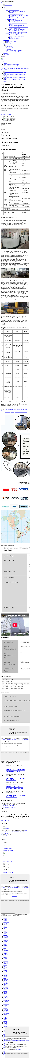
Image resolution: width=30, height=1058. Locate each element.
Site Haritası (8, 832)
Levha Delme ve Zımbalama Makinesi (18, 17)
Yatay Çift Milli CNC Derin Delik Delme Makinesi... (16, 796)
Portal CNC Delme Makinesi (16, 30)
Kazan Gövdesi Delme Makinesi (16, 36)
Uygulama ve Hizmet (8, 44)
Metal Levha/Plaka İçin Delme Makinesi (18, 27)
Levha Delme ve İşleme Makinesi (14, 50)
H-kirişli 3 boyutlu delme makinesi (17, 25)
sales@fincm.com (7, 861)
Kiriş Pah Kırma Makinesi (15, 21)
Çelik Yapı (8, 49)
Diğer (10, 37)
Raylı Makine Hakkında (14, 34)
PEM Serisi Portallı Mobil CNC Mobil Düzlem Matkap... (15, 770)
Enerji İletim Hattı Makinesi (12, 10)
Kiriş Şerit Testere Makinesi (15, 20)
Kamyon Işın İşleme (14, 38)
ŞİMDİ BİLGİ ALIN (5, 820)
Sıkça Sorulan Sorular (11, 41)
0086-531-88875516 (8, 850)
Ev (4, 7)
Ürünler (5, 8)
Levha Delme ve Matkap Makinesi (14, 28)
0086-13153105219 (8, 848)
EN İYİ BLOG (15, 832)
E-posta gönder (4, 835)
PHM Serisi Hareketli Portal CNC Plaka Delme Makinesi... (15, 787)
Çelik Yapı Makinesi (11, 19)
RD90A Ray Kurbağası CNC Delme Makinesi (16, 412)
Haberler (5, 53)
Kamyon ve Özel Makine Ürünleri (14, 33)
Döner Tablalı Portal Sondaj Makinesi (18, 32)
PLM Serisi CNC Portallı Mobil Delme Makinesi (15, 779)
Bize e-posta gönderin (6, 114)
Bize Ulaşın (6, 54)
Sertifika (8, 42)
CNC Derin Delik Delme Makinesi (17, 29)
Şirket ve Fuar (9, 46)
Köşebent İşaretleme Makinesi (16, 14)
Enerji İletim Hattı (10, 47)
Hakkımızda (6, 40)
